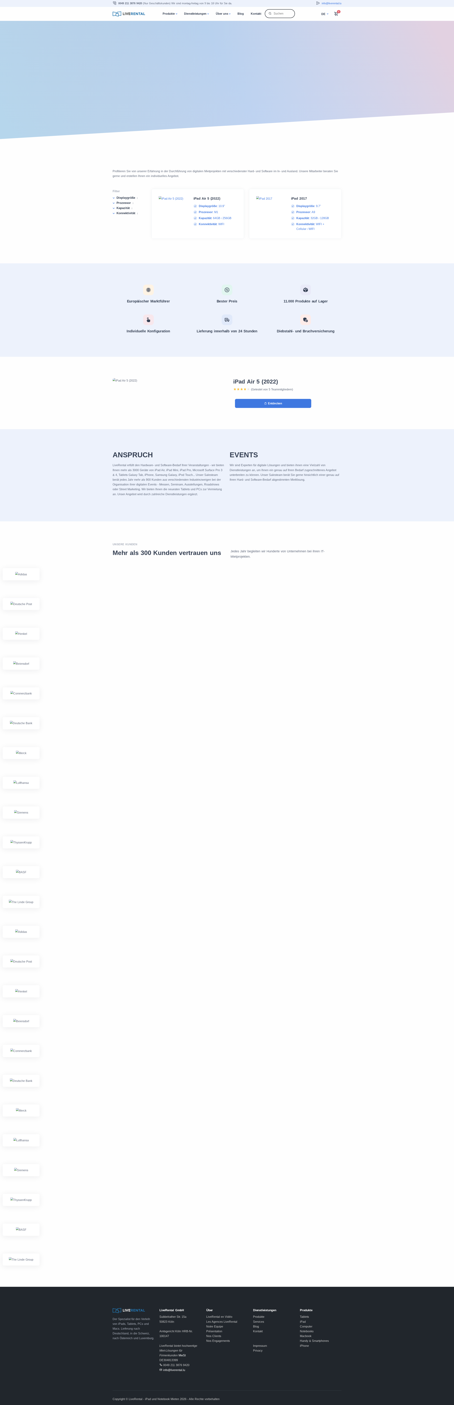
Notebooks (307, 1331)
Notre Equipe (214, 1326)
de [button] (323, 14)
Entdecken (275, 403)
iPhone (304, 1345)
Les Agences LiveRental (221, 1321)
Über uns (222, 13)
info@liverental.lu (331, 3)
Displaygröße (127, 197)
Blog (240, 13)
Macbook (305, 1336)
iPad (303, 1321)
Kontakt (256, 13)
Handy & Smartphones (314, 1340)
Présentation (214, 1331)
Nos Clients (213, 1336)
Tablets (304, 1316)
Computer (306, 1326)
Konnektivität (127, 213)
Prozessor (125, 203)
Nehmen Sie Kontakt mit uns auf (145, 91)
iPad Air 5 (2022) (255, 381)
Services (258, 1321)
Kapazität (124, 208)
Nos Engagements (218, 1340)
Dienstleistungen (195, 13)
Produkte (169, 13)
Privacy (257, 1350)
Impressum (260, 1345)
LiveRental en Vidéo (219, 1316)
